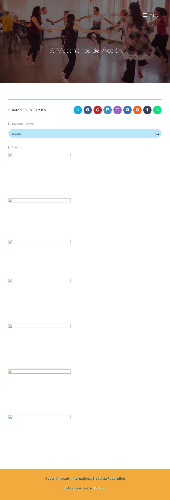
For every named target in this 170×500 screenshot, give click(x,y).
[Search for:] (160, 15)
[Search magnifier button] (157, 133)
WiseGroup (99, 488)
